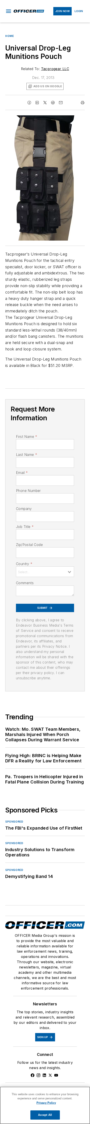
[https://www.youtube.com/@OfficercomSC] (56, 1075)
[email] (61, 102)
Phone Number (28, 490)
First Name (26, 436)
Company (24, 508)
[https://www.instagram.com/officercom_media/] (38, 1075)
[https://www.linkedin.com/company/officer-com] (44, 1075)
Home (9, 36)
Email (22, 472)
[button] (8, 11)
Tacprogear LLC (55, 69)
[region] (45, 1105)
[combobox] (45, 571)
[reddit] (53, 102)
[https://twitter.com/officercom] (50, 1075)
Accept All (45, 1115)
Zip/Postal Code (29, 544)
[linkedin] (37, 102)
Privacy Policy (46, 1102)
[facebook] (29, 102)
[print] (82, 102)
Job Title (25, 526)
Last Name (26, 454)
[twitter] (45, 102)
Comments (25, 583)
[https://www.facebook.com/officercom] (32, 1075)
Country (24, 564)
